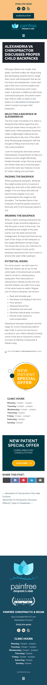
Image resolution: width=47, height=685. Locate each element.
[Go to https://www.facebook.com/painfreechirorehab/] (18, 9)
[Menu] (23, 678)
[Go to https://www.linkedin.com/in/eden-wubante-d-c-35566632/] (23, 9)
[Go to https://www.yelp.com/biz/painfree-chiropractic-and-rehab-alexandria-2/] (28, 9)
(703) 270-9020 (23, 4)
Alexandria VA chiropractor (27, 102)
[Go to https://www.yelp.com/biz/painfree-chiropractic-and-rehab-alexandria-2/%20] (28, 631)
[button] (23, 463)
